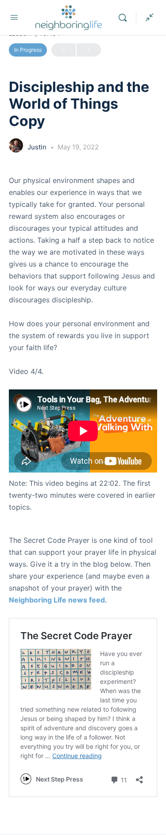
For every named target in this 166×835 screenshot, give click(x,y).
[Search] (124, 17)
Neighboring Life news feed (57, 599)
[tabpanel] (83, 493)
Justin (37, 147)
